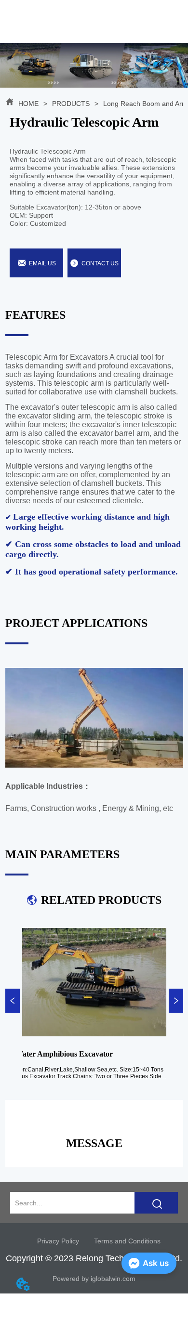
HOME (28, 103)
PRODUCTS (71, 103)
